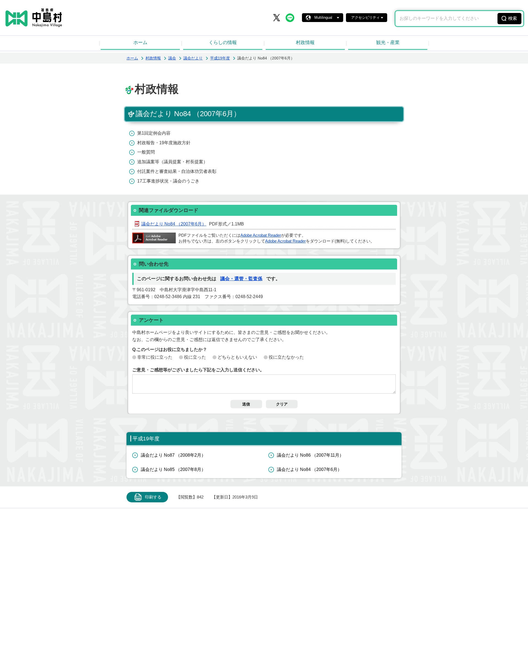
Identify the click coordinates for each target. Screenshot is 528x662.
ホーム (140, 42)
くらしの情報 (223, 42)
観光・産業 (388, 42)
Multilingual (323, 17)
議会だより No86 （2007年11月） (310, 455)
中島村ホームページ (34, 17)
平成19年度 (220, 58)
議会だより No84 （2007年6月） (173, 224)
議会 (172, 58)
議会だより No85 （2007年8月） (173, 469)
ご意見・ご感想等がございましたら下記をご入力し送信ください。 (198, 369)
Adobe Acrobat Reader (260, 235)
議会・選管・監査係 (241, 278)
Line (289, 17)
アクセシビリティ (365, 17)
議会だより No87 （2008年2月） (173, 455)
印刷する (153, 497)
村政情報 (305, 42)
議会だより (193, 58)
